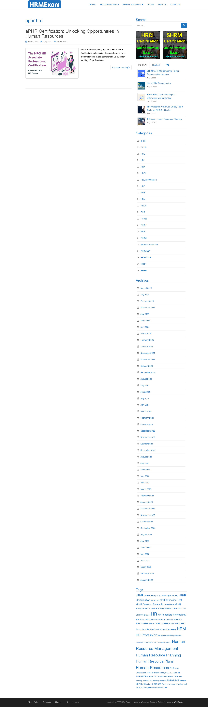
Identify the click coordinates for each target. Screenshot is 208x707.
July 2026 (145, 294)
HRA (143, 166)
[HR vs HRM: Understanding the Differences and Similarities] (141, 97)
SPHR (143, 264)
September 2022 (148, 528)
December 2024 (148, 352)
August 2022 (146, 534)
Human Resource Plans (155, 661)
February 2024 (147, 417)
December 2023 (148, 430)
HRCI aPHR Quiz (165, 623)
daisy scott (47, 41)
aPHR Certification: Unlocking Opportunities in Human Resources (72, 33)
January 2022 (147, 579)
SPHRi (144, 270)
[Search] (184, 25)
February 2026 (147, 301)
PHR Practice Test (155, 672)
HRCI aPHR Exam (145, 623)
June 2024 (145, 391)
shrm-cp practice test (144, 680)
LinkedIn (58, 702)
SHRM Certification (149, 244)
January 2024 (147, 424)
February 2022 (147, 573)
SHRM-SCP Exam (159, 684)
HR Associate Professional (172, 614)
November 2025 (148, 307)
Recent (156, 64)
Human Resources (152, 667)
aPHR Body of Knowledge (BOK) (161, 595)
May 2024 (145, 398)
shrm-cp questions (159, 680)
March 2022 (146, 566)
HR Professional (164, 635)
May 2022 (145, 554)
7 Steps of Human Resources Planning (164, 119)
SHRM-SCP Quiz (141, 687)
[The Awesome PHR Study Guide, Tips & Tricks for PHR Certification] (141, 109)
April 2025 (145, 327)
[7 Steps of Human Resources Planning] (141, 121)
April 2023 (145, 482)
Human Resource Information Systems (157, 642)
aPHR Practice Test (171, 600)
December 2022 (148, 508)
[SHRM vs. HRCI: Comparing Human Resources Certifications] (141, 73)
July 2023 (145, 463)
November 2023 (148, 437)
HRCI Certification (149, 179)
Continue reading (120, 67)
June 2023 (145, 469)
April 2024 (145, 404)
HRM (143, 199)
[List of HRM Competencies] (141, 86)
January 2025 (147, 346)
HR (142, 160)
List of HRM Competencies (159, 83)
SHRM (144, 238)
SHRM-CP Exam (175, 676)
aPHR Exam (155, 600)
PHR (143, 212)
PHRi (143, 231)
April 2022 (145, 560)
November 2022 (148, 515)
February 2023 (147, 495)
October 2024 (147, 365)
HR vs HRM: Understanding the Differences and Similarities (161, 96)
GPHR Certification (143, 615)
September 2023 (148, 450)
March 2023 (146, 489)
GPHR (143, 147)
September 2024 (148, 372)
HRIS (143, 192)
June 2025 (145, 320)
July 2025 (145, 314)
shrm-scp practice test (177, 684)
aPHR (59, 41)
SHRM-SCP (146, 257)
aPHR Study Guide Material (165, 608)
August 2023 (146, 456)
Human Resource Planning (158, 655)
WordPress (178, 702)
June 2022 (145, 547)
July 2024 (145, 385)
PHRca (144, 218)
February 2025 (147, 339)
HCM (143, 153)
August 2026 (146, 288)
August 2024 (146, 378)
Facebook (47, 702)
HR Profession (146, 634)
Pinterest (75, 702)
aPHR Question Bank (147, 604)
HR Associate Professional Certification (156, 619)
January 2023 (147, 502)
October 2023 (147, 443)
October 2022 (147, 521)
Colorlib (161, 702)
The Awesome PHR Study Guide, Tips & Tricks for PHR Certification (165, 108)
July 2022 (145, 540)
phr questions (168, 673)
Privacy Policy (33, 702)
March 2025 (146, 333)
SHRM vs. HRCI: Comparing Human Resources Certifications (163, 72)
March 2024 (146, 411)
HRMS (144, 205)
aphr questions (166, 604)
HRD (143, 186)
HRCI (65, 41)
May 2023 (145, 476)
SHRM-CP (145, 251)
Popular (142, 64)
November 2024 (148, 359)
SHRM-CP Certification (157, 676)
